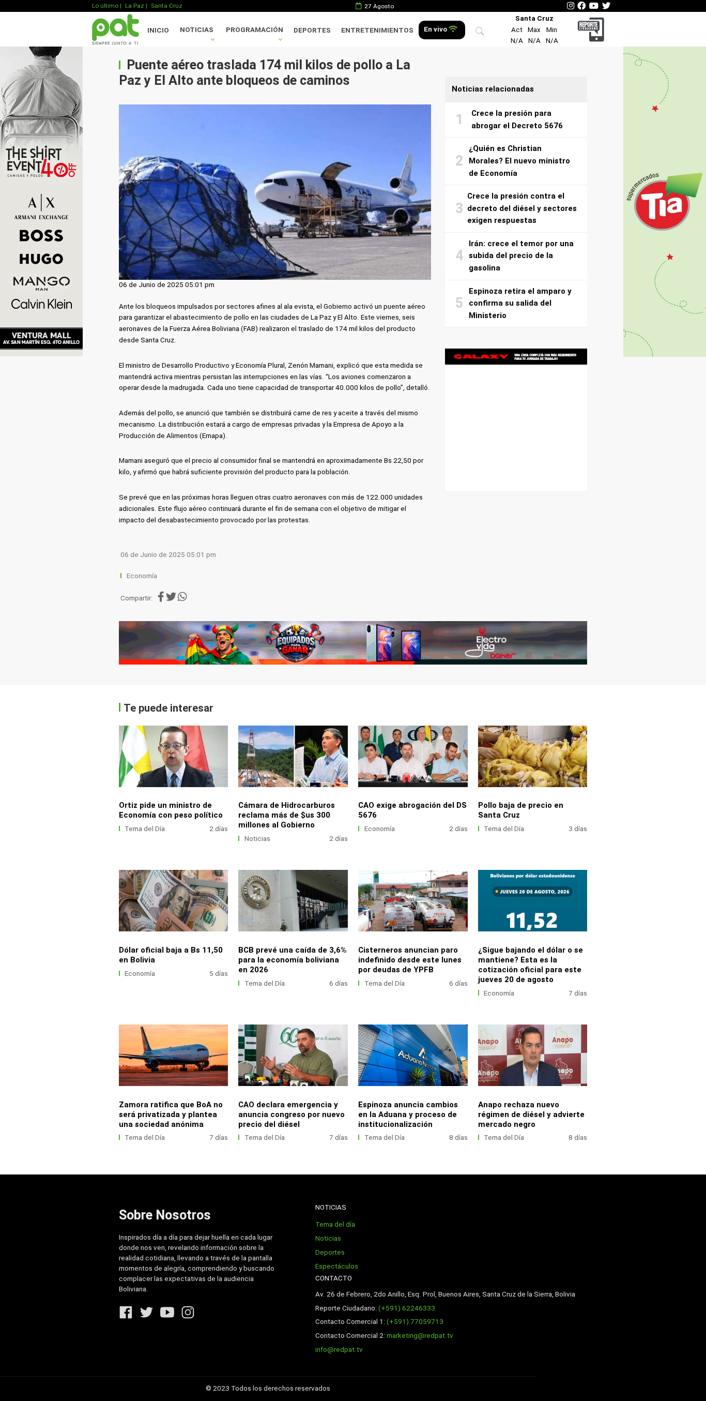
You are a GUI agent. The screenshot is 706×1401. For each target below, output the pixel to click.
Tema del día (335, 1224)
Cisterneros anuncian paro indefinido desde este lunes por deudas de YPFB (410, 959)
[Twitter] (606, 6)
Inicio (158, 30)
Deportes (312, 30)
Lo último (105, 5)
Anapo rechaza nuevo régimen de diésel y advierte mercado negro (531, 1114)
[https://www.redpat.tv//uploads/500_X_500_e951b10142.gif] (516, 420)
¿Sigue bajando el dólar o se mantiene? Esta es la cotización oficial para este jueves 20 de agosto (530, 964)
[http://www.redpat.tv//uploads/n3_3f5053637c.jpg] (293, 1055)
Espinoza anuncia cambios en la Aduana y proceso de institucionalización (408, 1114)
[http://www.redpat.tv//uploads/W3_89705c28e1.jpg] (533, 756)
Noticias (196, 30)
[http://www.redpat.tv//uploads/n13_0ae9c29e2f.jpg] (413, 900)
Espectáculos (336, 1266)
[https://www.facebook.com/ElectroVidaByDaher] (353, 643)
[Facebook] (581, 6)
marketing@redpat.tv (420, 1335)
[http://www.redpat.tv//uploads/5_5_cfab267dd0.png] (533, 900)
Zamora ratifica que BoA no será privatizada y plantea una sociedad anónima (171, 1114)
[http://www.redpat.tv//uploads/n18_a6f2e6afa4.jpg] (173, 900)
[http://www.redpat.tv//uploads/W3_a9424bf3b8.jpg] (173, 756)
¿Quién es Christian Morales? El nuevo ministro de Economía (519, 160)
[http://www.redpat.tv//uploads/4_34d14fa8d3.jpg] (293, 756)
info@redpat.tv (339, 1349)
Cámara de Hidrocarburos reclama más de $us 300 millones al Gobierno (286, 815)
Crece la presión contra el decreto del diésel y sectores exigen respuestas (522, 208)
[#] (41, 201)
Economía (143, 576)
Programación (254, 30)
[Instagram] (570, 6)
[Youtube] (593, 6)
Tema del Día (145, 829)
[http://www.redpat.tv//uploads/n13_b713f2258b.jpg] (413, 1055)
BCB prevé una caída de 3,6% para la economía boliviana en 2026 (292, 959)
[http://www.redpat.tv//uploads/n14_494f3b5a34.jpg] (293, 900)
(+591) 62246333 (406, 1308)
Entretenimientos (377, 30)
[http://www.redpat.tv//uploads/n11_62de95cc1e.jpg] (533, 1055)
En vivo (436, 29)
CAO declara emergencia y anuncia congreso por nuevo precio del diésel (291, 1114)
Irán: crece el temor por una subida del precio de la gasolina (521, 256)
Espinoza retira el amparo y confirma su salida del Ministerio (520, 303)
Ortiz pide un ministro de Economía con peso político (171, 810)
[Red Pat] (115, 29)
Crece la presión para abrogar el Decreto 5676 (517, 119)
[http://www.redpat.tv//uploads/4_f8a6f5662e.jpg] (413, 756)
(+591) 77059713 (415, 1321)
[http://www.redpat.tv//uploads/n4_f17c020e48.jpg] (173, 1055)
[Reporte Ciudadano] (592, 29)
